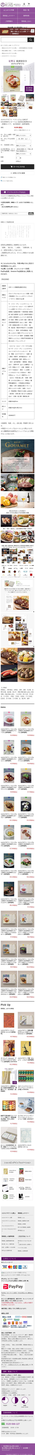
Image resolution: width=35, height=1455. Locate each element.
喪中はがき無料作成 (7, 1250)
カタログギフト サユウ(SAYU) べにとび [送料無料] (8, 1032)
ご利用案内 (9, 21)
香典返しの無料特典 (8, 1236)
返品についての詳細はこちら (9, 177)
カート (28, 5)
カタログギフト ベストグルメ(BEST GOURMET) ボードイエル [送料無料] (26, 759)
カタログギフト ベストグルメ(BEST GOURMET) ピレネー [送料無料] (9, 872)
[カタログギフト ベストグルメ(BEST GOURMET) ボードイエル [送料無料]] (26, 747)
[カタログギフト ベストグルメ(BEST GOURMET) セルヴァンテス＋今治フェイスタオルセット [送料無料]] (9, 979)
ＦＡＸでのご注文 (22, 1247)
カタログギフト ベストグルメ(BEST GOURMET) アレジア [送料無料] (26, 787)
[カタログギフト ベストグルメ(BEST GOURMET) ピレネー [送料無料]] (9, 860)
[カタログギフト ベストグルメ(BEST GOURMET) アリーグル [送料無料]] (9, 719)
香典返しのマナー (9, 15)
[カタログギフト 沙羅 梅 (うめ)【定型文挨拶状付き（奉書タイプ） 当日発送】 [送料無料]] (9, 1076)
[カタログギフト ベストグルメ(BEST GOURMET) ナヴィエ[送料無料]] (26, 832)
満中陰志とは (21, 1230)
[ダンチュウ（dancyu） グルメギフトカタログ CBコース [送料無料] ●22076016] (9, 1048)
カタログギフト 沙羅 (7, 1217)
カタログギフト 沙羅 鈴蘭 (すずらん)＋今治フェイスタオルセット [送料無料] (25, 1032)
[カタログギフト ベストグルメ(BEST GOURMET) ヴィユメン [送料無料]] (9, 747)
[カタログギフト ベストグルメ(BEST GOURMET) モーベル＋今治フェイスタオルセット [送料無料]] (9, 919)
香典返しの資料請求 (23, 1251)
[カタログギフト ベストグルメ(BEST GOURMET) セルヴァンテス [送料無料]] (9, 775)
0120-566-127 (13, 1424)
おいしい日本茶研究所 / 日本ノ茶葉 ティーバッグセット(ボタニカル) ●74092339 (9, 1147)
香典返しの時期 (22, 1224)
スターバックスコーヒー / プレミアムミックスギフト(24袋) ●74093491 (26, 1087)
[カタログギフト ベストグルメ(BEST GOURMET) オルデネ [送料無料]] (9, 832)
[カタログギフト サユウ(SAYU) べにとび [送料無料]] (9, 1020)
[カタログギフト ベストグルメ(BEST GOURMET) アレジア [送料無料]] (26, 775)
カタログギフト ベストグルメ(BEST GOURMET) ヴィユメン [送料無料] (9, 759)
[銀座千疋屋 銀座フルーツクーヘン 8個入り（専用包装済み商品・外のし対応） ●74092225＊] (9, 1105)
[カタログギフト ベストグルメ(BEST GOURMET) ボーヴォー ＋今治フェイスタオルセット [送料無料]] (26, 979)
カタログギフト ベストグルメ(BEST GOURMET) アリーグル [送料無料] (9, 730)
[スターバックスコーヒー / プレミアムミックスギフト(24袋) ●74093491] (26, 1076)
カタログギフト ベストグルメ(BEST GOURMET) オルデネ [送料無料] (9, 844)
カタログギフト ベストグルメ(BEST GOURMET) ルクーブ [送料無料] (26, 815)
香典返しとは (21, 1217)
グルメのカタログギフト (8, 1225)
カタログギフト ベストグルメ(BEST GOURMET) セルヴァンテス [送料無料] (9, 787)
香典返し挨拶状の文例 (23, 1220)
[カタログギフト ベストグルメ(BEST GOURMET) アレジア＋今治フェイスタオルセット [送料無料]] (26, 949)
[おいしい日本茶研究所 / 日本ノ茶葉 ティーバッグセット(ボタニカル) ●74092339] (9, 1135)
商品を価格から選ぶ (7, 50)
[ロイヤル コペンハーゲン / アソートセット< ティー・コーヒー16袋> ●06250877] (26, 1105)
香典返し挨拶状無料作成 (8, 1240)
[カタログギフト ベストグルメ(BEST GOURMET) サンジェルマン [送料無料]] (9, 889)
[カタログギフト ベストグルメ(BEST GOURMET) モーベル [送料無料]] (26, 719)
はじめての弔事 (9, 10)
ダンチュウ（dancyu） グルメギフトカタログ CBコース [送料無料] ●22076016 (9, 1060)
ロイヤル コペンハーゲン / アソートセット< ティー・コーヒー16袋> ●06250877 (26, 1117)
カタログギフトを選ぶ (9, 1213)
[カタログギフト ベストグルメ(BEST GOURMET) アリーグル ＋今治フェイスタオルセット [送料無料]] (26, 889)
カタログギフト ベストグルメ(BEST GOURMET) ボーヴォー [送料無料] (9, 815)
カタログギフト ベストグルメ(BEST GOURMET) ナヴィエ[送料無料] (26, 844)
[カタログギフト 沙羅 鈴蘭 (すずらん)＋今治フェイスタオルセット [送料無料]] (26, 1020)
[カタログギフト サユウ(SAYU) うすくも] (26, 1135)
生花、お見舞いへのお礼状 (8, 1247)
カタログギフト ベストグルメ (9, 56)
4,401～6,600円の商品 (19, 50)
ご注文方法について (24, 1236)
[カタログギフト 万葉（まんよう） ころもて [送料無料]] (26, 1048)
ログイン (24, 5)
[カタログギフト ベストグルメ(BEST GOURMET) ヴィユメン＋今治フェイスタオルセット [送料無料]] (26, 919)
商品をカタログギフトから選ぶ (9, 48)
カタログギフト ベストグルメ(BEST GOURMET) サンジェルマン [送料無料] (9, 900)
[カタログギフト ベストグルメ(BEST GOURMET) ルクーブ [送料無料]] (26, 804)
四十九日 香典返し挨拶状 (24, 1227)
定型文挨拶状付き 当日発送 (25, 48)
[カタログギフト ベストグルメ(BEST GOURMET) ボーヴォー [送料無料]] (9, 804)
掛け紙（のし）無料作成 (8, 1244)
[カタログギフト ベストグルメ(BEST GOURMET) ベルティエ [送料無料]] (26, 860)
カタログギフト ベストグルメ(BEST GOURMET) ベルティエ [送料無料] (26, 872)
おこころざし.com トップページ (10, 45)
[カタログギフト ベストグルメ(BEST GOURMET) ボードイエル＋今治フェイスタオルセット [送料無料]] (9, 949)
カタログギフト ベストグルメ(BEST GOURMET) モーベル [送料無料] (26, 730)
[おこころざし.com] (11, 5)
